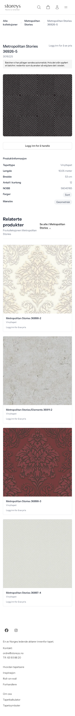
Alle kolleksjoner (10, 22)
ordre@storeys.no (13, 653)
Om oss (7, 693)
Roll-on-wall (10, 678)
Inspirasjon (9, 672)
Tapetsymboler (11, 705)
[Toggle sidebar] (66, 7)
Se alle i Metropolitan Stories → (52, 226)
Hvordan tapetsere (13, 667)
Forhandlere (10, 684)
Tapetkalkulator (11, 699)
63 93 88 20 (14, 657)
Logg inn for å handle (37, 145)
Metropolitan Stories (32, 22)
